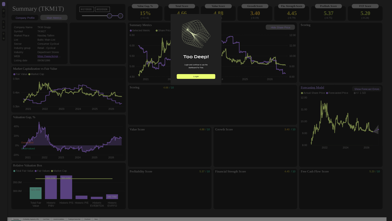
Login (196, 76)
